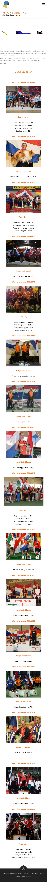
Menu (43, 4)
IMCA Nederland (14, 12)
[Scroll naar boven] (24, 868)
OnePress (35, 874)
